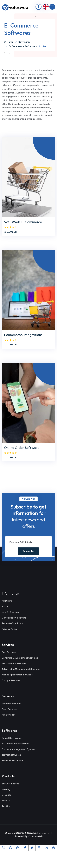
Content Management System (18, 749)
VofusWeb (37, 836)
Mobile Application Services (17, 674)
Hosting (6, 789)
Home (10, 42)
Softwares (24, 42)
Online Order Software (21, 448)
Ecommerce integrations (23, 335)
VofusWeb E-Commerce (23, 222)
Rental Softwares (11, 738)
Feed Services (9, 709)
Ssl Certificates (10, 783)
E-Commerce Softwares (23, 46)
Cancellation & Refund (14, 617)
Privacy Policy (9, 629)
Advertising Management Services (21, 669)
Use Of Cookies (10, 612)
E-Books (6, 795)
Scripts (6, 800)
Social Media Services (14, 663)
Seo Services (9, 652)
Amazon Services (11, 703)
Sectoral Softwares (12, 760)
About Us (7, 600)
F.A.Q (5, 606)
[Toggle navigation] (52, 7)
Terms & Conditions (12, 623)
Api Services (8, 714)
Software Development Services (20, 657)
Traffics (6, 806)
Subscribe (28, 551)
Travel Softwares (11, 754)
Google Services (11, 680)
